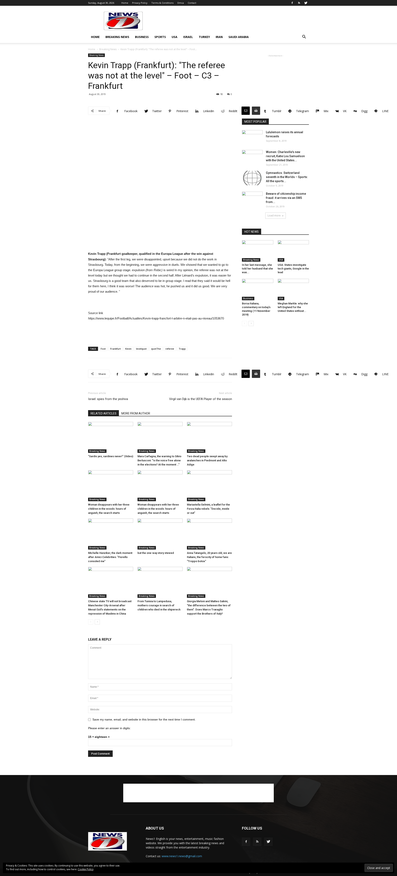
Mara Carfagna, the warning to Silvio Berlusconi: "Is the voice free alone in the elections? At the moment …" (159, 460)
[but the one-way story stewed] (160, 534)
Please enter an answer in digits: (109, 728)
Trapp (182, 348)
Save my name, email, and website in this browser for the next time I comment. (144, 719)
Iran (219, 37)
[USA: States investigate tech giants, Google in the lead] (293, 251)
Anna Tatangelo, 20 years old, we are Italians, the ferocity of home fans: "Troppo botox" (209, 557)
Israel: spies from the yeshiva (108, 399)
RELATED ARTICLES (103, 413)
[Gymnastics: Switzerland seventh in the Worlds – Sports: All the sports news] (252, 178)
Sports (160, 37)
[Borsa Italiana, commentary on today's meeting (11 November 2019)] (257, 289)
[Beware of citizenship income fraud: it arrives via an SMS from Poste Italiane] (252, 199)
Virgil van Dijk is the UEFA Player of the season (200, 399)
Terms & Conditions (162, 2)
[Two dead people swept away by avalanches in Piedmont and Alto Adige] (209, 437)
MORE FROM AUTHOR (135, 413)
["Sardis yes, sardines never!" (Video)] (110, 437)
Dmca (180, 2)
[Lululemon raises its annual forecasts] (252, 137)
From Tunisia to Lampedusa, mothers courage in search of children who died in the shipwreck (159, 605)
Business (142, 37)
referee (169, 348)
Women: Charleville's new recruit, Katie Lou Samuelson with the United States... (285, 156)
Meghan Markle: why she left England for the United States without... (293, 307)
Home (124, 2)
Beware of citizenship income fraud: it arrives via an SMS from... (286, 198)
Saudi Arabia (238, 37)
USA (174, 37)
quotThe (156, 348)
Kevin (128, 348)
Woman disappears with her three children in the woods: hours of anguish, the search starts (108, 508)
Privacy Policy (139, 2)
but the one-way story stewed (156, 552)
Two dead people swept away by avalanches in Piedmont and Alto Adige (207, 460)
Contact (192, 2)
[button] (304, 37)
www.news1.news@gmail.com (182, 856)
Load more (274, 215)
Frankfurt (115, 348)
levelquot (141, 348)
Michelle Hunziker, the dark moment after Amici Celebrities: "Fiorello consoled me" (110, 557)
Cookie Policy (85, 869)
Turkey (204, 37)
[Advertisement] (233, 21)
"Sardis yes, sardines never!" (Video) (110, 456)
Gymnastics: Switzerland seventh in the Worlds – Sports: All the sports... (287, 177)
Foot (103, 348)
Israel (188, 37)
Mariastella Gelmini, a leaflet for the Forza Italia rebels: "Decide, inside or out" (208, 508)
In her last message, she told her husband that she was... (257, 268)
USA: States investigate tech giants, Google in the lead (293, 268)
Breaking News (117, 37)
